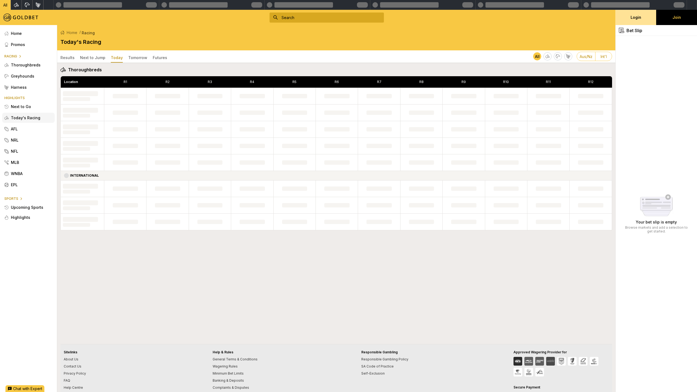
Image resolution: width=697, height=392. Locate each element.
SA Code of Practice (377, 366)
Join (676, 17)
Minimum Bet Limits (228, 373)
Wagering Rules (225, 366)
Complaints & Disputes (231, 387)
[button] (5, 5)
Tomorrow (137, 57)
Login (636, 17)
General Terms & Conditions (235, 359)
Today (117, 57)
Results (67, 57)
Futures (160, 57)
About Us (71, 359)
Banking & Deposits (228, 380)
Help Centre (73, 387)
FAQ (67, 380)
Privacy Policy (75, 373)
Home (72, 32)
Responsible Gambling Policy (384, 359)
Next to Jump (92, 57)
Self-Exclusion (373, 373)
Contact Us (72, 366)
